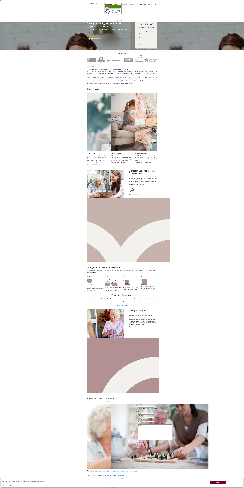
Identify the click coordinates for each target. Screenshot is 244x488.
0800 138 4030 (92, 287)
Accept (217, 482)
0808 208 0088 (130, 4)
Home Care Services (110, 471)
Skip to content (3, 0)
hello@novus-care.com (92, 288)
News (131, 471)
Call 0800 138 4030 (147, 4)
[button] (241, 478)
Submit (146, 46)
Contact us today (100, 83)
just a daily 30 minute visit (145, 77)
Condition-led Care (119, 471)
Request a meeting (92, 32)
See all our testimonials (122, 305)
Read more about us (134, 194)
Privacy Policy (10, 485)
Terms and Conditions (111, 475)
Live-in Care (102, 471)
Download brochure (108, 32)
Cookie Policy (4, 485)
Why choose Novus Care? (135, 326)
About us (127, 471)
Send (137, 442)
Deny (234, 482)
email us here (152, 28)
